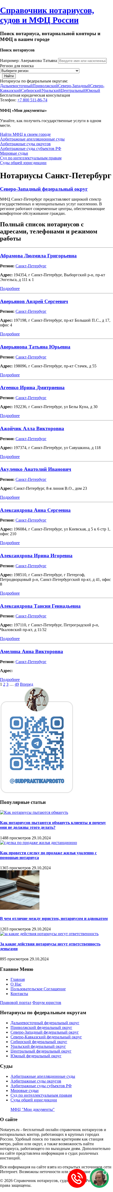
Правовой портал (15, 1002)
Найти (9, 76)
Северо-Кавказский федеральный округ (46, 1037)
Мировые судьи (14, 153)
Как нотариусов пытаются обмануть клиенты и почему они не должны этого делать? (53, 825)
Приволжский (45, 86)
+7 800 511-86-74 (32, 100)
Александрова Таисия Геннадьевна (40, 606)
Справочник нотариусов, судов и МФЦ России (47, 15)
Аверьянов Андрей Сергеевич (34, 301)
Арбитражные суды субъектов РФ (30, 148)
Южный (92, 90)
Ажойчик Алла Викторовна (32, 428)
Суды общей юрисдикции (23, 162)
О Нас (16, 984)
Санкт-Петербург (31, 266)
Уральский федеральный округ (38, 1046)
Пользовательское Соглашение (38, 989)
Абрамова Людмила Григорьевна (38, 255)
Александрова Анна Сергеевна (35, 510)
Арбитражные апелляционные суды (32, 139)
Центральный (73, 90)
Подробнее (10, 288)
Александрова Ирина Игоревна (36, 555)
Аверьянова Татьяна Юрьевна (35, 347)
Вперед (26, 684)
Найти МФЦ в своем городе (25, 134)
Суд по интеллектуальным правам (30, 158)
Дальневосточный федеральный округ (45, 1023)
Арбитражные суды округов (25, 144)
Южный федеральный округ (36, 1056)
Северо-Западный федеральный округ (44, 189)
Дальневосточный (16, 86)
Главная (18, 979)
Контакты (19, 993)
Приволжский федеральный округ (41, 1027)
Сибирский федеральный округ (39, 1041)
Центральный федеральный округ (41, 1051)
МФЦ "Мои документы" (33, 1109)
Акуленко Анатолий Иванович (35, 469)
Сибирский (31, 90)
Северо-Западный (74, 86)
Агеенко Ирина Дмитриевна (32, 387)
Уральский (51, 90)
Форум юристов (46, 1002)
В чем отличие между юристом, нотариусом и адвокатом (54, 918)
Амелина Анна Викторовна (31, 651)
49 (17, 684)
